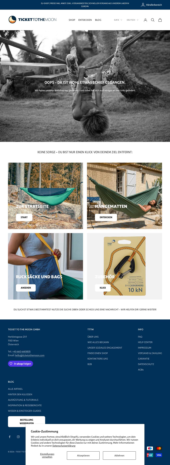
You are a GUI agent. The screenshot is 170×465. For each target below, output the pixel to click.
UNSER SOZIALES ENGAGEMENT (104, 347)
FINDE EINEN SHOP (97, 353)
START (24, 217)
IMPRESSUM (144, 347)
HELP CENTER (145, 342)
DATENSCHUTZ (146, 364)
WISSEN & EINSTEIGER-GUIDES (24, 410)
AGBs (141, 369)
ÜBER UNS (93, 336)
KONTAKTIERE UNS (97, 358)
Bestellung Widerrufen (27, 421)
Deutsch (131, 20)
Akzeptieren (83, 455)
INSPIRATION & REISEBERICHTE (25, 405)
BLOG (98, 19)
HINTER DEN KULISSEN (20, 394)
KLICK (103, 287)
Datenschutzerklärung (63, 445)
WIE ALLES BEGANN (98, 342)
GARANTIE (143, 358)
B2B (89, 364)
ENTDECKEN (85, 19)
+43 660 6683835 (21, 351)
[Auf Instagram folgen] (18, 436)
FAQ (140, 336)
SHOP (72, 19)
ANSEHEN (26, 287)
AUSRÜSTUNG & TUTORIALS (23, 399)
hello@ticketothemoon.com (29, 355)
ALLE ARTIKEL (15, 388)
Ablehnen (119, 455)
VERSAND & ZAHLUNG (150, 353)
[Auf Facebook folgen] (9, 436)
